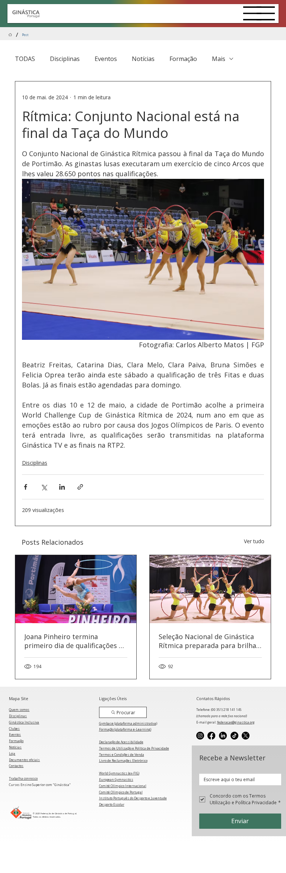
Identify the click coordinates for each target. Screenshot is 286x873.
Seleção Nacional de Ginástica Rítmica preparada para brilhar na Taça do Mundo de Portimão (209, 641)
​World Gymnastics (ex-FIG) (119, 773)
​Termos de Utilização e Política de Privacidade (134, 748)
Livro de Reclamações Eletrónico (123, 760)
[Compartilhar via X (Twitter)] (43, 486)
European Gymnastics (116, 779)
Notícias (143, 59)
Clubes (14, 729)
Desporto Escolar (111, 804)
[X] (246, 736)
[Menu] (252, 13)
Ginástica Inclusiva (24, 722)
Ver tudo (254, 541)
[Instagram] (200, 736)
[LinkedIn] (223, 736)
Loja (12, 753)
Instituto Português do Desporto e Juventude (133, 798)
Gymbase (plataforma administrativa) (128, 723)
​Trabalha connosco (23, 778)
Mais (218, 59)
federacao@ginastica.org (236, 722)
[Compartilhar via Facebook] (25, 486)
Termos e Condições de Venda (121, 755)
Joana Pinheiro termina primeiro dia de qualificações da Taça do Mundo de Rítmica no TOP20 (75, 641)
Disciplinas (65, 59)
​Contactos (16, 766)
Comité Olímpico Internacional (122, 786)
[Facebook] (211, 736)
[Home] (10, 34)
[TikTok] (234, 736)
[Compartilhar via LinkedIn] (62, 486)
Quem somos (19, 710)
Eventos (106, 59)
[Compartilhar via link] (80, 486)
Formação (183, 59)
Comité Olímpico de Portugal (121, 792)
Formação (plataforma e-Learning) (125, 729)
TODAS (25, 59)
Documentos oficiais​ (24, 760)
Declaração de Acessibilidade (121, 742)
